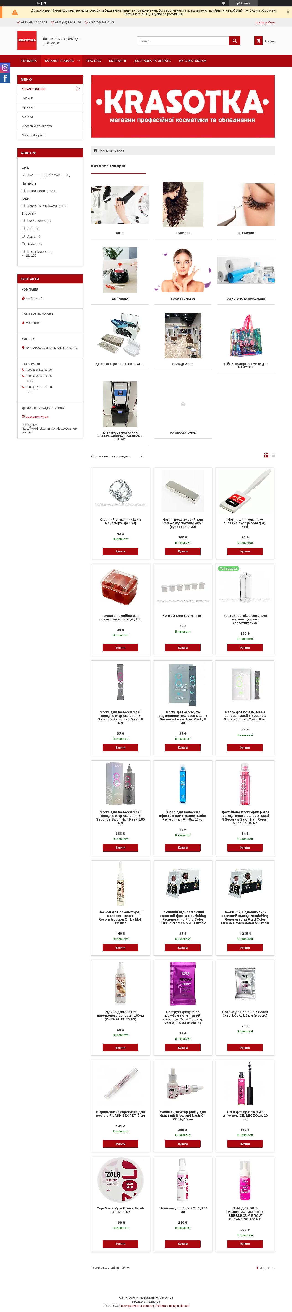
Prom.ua (167, 1297)
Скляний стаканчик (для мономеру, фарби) (120, 521)
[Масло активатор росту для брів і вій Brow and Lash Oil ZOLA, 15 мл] (183, 1083)
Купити (120, 551)
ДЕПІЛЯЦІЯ (120, 298)
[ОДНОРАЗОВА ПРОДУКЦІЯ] (246, 270)
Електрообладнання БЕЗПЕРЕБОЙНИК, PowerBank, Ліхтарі (119, 436)
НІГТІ (120, 233)
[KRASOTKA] (27, 49)
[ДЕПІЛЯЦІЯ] (120, 270)
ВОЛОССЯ (182, 233)
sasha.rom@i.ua (37, 416)
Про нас (93, 60)
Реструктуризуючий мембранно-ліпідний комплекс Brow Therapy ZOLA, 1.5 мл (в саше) (183, 1017)
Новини (27, 98)
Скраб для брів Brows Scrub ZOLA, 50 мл (120, 1210)
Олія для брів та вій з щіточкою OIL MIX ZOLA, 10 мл (245, 1115)
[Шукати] (234, 40)
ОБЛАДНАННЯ (182, 364)
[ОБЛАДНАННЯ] (183, 335)
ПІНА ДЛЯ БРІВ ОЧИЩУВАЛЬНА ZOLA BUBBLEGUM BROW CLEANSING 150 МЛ (245, 1214)
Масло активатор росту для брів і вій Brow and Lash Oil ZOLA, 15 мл (182, 1115)
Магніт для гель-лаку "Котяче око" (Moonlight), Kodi (245, 523)
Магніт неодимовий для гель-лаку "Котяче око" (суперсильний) (182, 523)
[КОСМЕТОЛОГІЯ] (183, 270)
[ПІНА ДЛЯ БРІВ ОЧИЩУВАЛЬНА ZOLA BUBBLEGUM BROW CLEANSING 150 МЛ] (245, 1179)
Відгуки (27, 116)
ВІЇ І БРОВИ (246, 233)
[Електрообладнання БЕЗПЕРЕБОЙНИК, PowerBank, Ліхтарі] (120, 404)
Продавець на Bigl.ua (146, 1301)
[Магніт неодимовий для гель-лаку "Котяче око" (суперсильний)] (183, 491)
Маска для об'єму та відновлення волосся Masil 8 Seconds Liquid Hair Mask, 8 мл (182, 717)
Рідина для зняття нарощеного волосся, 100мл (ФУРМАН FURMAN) (120, 1015)
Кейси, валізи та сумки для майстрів (246, 366)
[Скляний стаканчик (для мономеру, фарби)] (120, 491)
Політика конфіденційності (171, 1305)
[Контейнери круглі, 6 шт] (183, 587)
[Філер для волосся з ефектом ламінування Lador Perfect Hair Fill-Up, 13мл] (183, 783)
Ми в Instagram (192, 60)
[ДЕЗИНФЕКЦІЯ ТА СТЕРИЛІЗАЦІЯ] (120, 335)
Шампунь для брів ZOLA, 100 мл (183, 1210)
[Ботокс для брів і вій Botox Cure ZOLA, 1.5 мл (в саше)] (245, 983)
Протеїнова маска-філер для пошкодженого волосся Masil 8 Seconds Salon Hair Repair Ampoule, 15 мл (245, 817)
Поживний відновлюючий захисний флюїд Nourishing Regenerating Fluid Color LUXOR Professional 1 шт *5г (182, 917)
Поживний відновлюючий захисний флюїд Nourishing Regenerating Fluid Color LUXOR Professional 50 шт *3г (245, 917)
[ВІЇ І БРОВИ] (246, 205)
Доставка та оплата (152, 60)
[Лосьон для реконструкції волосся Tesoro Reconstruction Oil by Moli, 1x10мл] (120, 883)
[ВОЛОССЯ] (183, 205)
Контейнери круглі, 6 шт (183, 615)
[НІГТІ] (120, 205)
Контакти (117, 60)
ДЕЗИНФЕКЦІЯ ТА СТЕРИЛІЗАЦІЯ (120, 364)
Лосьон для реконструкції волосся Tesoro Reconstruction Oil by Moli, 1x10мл (120, 917)
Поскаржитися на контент (136, 1305)
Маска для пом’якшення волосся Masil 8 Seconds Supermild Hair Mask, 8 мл (245, 715)
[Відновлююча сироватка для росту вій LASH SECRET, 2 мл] (120, 1083)
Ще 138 (31, 255)
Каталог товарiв (59, 60)
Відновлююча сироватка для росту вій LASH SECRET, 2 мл (120, 1113)
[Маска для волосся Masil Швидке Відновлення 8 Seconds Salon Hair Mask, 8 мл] (120, 683)
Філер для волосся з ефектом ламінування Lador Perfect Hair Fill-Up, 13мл (182, 815)
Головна (29, 60)
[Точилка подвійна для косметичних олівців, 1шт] (120, 587)
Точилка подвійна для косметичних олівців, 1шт (120, 617)
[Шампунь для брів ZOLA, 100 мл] (183, 1179)
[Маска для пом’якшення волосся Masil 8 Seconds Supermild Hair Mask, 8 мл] (245, 683)
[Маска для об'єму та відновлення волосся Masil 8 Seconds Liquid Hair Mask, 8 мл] (183, 683)
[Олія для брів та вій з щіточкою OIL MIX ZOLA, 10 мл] (245, 1083)
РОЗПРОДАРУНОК (183, 432)
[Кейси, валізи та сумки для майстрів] (246, 335)
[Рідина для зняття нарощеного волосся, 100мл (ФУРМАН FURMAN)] (120, 983)
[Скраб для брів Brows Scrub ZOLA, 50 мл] (120, 1179)
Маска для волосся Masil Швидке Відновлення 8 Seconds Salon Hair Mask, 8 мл (120, 717)
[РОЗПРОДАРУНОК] (183, 404)
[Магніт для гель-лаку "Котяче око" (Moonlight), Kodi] (245, 491)
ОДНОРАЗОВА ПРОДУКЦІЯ (246, 298)
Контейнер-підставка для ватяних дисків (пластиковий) (245, 619)
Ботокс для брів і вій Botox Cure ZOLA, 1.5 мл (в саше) (245, 1013)
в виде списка (273, 456)
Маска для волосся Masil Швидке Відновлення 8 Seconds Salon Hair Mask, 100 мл (120, 817)
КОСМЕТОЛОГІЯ (183, 298)
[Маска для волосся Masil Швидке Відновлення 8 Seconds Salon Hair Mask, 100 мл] (120, 783)
